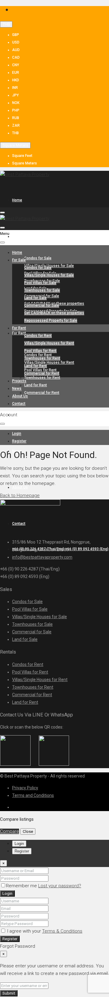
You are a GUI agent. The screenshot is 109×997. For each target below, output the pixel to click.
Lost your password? (59, 885)
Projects (19, 415)
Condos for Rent (38, 335)
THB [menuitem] (15, 133)
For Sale (19, 236)
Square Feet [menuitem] (22, 156)
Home (17, 200)
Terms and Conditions (33, 795)
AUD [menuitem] (16, 50)
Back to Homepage (20, 495)
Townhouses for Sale (42, 290)
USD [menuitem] (15, 42)
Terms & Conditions (62, 931)
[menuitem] (16, 433)
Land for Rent (35, 385)
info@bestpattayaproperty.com (42, 557)
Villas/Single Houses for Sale (49, 275)
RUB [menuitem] (15, 118)
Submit (8, 993)
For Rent (19, 333)
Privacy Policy (25, 787)
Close (28, 831)
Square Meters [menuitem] (24, 163)
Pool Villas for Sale (40, 283)
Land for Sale (35, 298)
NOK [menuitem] (15, 103)
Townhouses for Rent (42, 377)
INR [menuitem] (15, 88)
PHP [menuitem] (15, 110)
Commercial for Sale (41, 305)
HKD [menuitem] (15, 80)
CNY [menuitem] (15, 65)
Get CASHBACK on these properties (54, 313)
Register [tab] (22, 851)
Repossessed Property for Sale (50, 320)
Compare (9, 831)
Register (9, 939)
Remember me (22, 885)
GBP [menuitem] (15, 35)
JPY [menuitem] (15, 95)
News (16, 388)
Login (7, 893)
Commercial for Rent (41, 393)
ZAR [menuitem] (16, 125)
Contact (18, 403)
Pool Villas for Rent (40, 351)
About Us (20, 396)
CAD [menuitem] (16, 57)
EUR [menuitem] (15, 72)
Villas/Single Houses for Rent (49, 362)
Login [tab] (19, 843)
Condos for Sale (37, 258)
